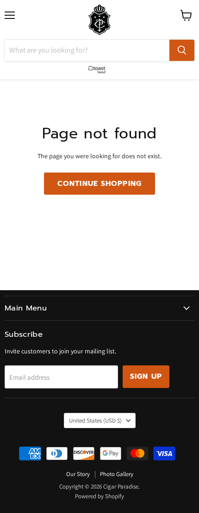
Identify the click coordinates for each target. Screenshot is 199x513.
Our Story (78, 474)
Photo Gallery (116, 474)
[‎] (99, 68)
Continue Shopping (99, 183)
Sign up (146, 376)
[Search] (181, 50)
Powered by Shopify (99, 496)
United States (95, 420)
